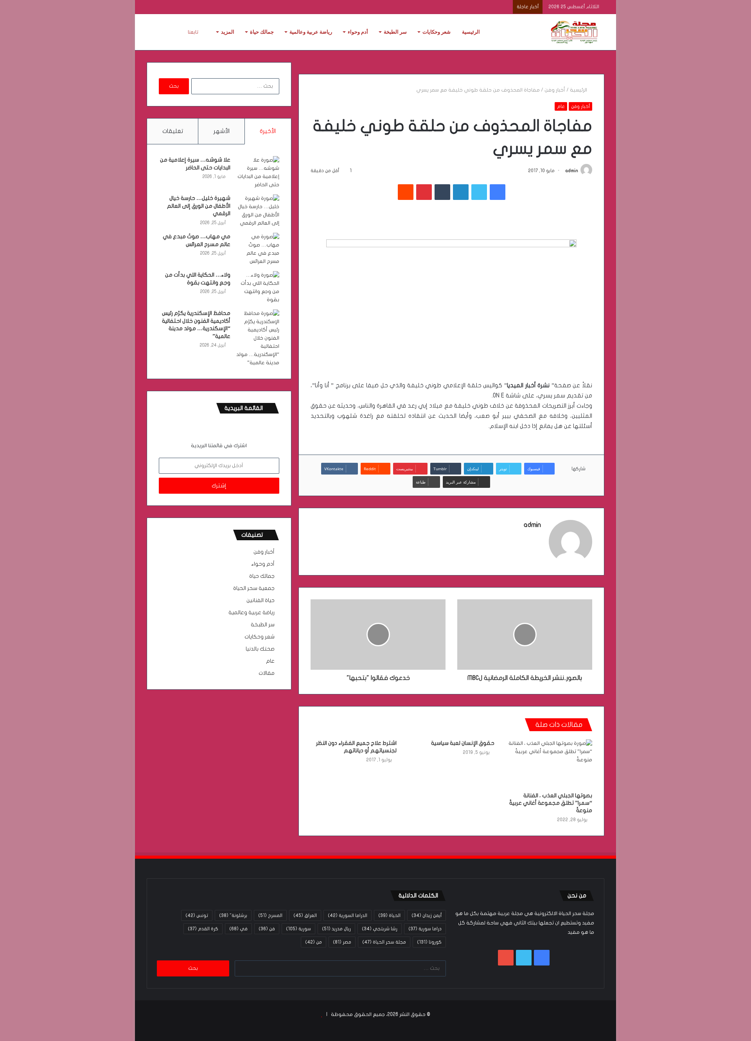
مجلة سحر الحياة (384, 942)
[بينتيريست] (424, 192)
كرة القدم (203, 928)
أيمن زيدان (426, 915)
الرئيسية (471, 32)
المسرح (270, 915)
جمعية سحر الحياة (254, 588)
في (238, 928)
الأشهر (222, 131)
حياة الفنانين (260, 600)
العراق (305, 915)
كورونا (429, 942)
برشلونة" (233, 915)
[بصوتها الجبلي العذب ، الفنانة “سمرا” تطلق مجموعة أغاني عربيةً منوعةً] (549, 763)
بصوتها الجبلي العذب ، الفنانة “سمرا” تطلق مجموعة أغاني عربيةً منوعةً (550, 803)
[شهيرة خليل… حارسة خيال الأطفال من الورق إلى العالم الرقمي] (257, 210)
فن (267, 928)
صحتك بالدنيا (260, 649)
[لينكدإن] (461, 192)
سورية (298, 928)
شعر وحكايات (436, 32)
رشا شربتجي (379, 928)
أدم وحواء (358, 32)
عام (561, 106)
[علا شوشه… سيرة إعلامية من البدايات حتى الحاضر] (257, 172)
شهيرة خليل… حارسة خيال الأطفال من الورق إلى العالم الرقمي (198, 205)
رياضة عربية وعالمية (310, 32)
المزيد (227, 32)
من (313, 942)
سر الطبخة (395, 32)
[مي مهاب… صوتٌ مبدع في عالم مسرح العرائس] (257, 249)
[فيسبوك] (497, 192)
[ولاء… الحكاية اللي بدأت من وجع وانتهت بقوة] (257, 287)
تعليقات (172, 131)
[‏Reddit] (405, 192)
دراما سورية (425, 928)
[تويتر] (479, 192)
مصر (342, 942)
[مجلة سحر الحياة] (575, 32)
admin (571, 170)
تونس (196, 915)
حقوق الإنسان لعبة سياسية (462, 743)
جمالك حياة (262, 32)
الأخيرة (268, 131)
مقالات (267, 673)
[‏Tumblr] (442, 192)
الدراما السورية (347, 915)
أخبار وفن (554, 90)
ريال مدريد (336, 928)
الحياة (389, 915)
